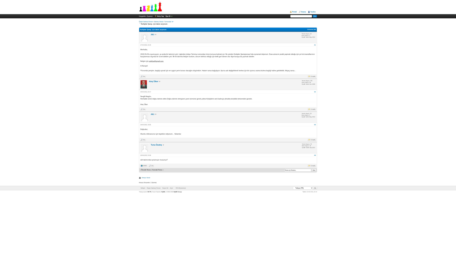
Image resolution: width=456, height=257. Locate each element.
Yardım (313, 12)
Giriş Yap (160, 16)
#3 (315, 124)
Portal (294, 12)
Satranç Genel (158, 21)
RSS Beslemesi (181, 188)
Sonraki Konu (157, 170)
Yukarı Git (165, 188)
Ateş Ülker (153, 81)
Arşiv (171, 188)
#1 (315, 45)
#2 (315, 92)
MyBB (163, 192)
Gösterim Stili (311, 29)
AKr (152, 35)
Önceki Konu (146, 170)
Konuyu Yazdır (146, 177)
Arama (303, 12)
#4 (315, 155)
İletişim (143, 188)
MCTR (149, 192)
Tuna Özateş (156, 145)
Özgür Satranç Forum (146, 21)
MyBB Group (178, 192)
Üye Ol (168, 16)
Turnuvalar (167, 21)
